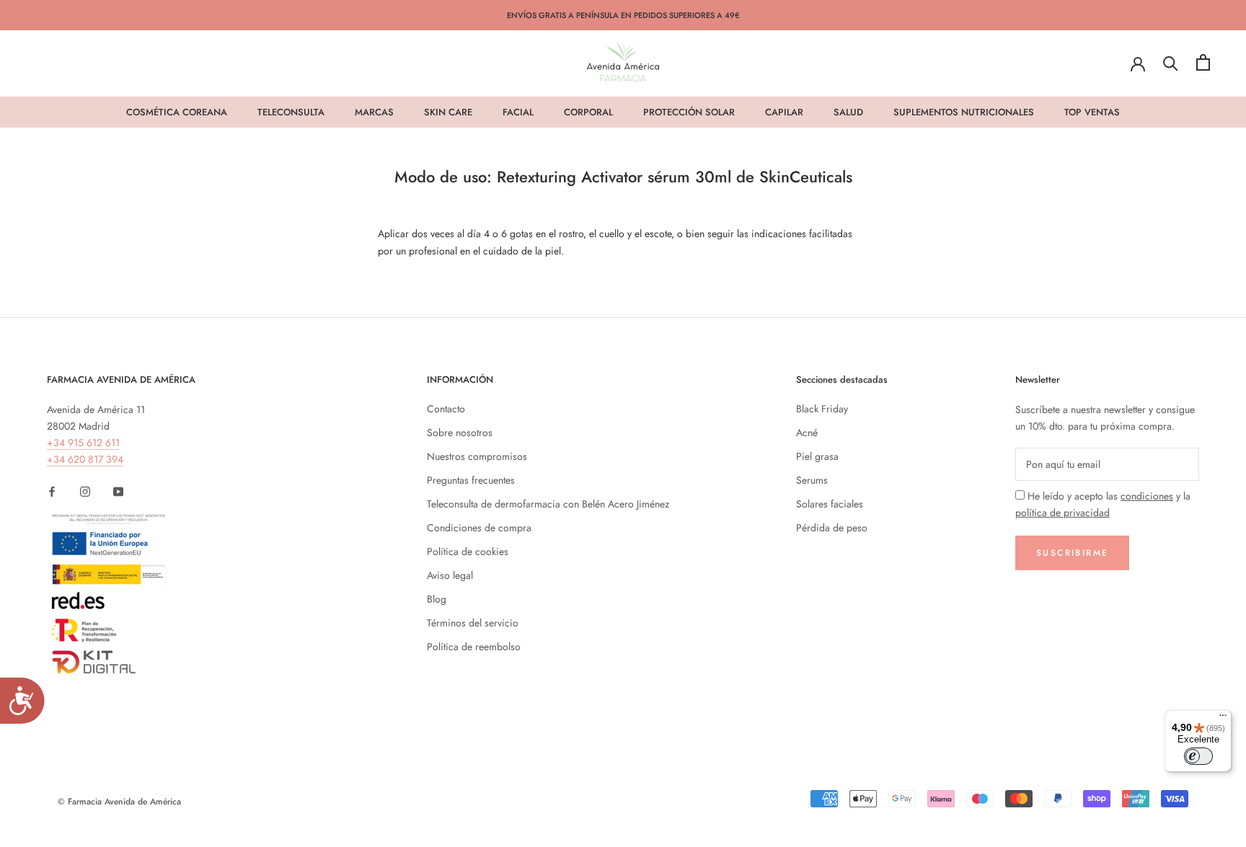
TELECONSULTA (290, 112)
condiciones (1147, 496)
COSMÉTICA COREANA (176, 112)
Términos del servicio (472, 623)
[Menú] (1223, 718)
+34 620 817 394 (85, 459)
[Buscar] (1170, 62)
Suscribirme (1072, 552)
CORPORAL (588, 112)
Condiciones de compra (479, 527)
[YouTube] (118, 490)
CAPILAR (784, 112)
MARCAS (374, 112)
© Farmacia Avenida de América (119, 801)
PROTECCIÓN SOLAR (689, 112)
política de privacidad (1062, 512)
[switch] (1198, 756)
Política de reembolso (474, 646)
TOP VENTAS (1092, 112)
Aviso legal (450, 575)
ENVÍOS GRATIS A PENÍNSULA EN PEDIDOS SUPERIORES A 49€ (623, 15)
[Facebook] (52, 490)
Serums (812, 480)
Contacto (446, 409)
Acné (807, 432)
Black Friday (822, 409)
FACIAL (518, 112)
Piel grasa (817, 456)
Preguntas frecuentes (471, 480)
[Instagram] (85, 490)
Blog (436, 599)
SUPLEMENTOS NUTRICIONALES (963, 112)
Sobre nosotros (459, 432)
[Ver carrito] (1203, 62)
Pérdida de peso (831, 527)
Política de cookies (467, 551)
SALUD (848, 112)
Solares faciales (829, 504)
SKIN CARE (448, 112)
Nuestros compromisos (477, 456)
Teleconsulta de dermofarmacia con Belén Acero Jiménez (548, 504)
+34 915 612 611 (83, 442)
